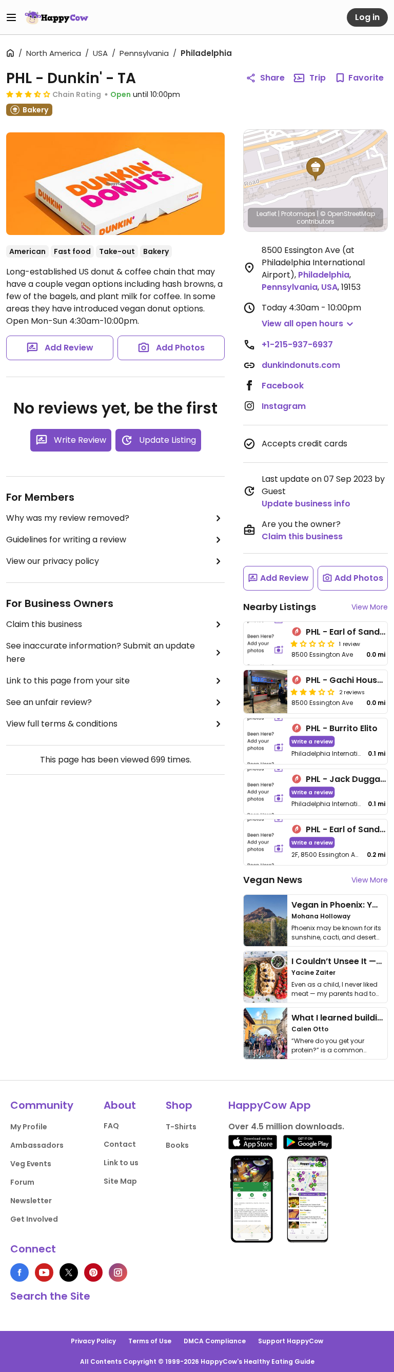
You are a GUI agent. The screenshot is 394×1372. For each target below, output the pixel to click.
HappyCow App (269, 1105)
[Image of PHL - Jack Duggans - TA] (265, 792)
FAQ (111, 1126)
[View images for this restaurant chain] (115, 183)
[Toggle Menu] (11, 17)
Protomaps (298, 213)
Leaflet (267, 213)
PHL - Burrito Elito (342, 728)
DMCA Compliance (215, 1341)
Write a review (312, 741)
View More (369, 607)
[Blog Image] (265, 920)
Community (41, 1105)
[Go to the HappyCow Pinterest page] (93, 1272)
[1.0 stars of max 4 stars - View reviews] (312, 643)
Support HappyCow (290, 1341)
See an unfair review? (49, 702)
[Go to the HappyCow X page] (69, 1272)
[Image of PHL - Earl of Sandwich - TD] (265, 842)
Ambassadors (37, 1145)
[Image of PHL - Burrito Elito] (265, 741)
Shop (179, 1105)
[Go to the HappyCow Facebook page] (19, 1272)
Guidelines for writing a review (66, 539)
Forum (22, 1182)
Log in (367, 17)
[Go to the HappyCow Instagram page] (118, 1272)
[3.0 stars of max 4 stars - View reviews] (312, 691)
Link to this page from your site (68, 681)
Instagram (284, 406)
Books (177, 1145)
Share (272, 78)
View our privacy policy (52, 561)
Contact (120, 1144)
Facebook (283, 385)
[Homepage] (56, 17)
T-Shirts (181, 1127)
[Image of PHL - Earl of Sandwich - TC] (265, 643)
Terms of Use (149, 1341)
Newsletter (31, 1200)
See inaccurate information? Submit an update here (100, 652)
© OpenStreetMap (347, 213)
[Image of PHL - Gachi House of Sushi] (265, 691)
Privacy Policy (93, 1341)
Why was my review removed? (67, 518)
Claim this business (44, 624)
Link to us (121, 1163)
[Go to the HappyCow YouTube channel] (44, 1272)
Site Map (120, 1181)
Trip (317, 78)
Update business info (306, 503)
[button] (315, 169)
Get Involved (34, 1219)
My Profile (28, 1127)
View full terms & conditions (61, 724)
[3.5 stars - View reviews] (28, 94)
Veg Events (30, 1164)
